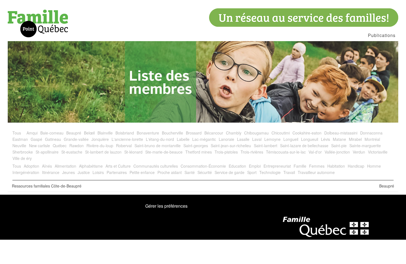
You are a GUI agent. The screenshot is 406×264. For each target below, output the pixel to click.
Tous (16, 133)
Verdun (359, 152)
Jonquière (100, 139)
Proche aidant (169, 172)
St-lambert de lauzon (103, 152)
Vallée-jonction (337, 152)
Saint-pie (339, 145)
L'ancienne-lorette (127, 139)
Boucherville (172, 133)
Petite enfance (142, 172)
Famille (300, 166)
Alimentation (65, 166)
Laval (257, 139)
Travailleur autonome (316, 172)
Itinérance (50, 172)
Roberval (124, 145)
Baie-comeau (52, 133)
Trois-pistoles (226, 152)
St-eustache (71, 152)
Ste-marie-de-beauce (164, 152)
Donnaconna (371, 133)
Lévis (325, 139)
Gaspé (36, 139)
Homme (374, 166)
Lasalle (243, 139)
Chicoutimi (280, 133)
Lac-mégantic (204, 139)
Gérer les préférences (166, 206)
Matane (339, 139)
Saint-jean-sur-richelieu (231, 145)
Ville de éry (22, 158)
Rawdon (76, 145)
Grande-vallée (76, 139)
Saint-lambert (265, 145)
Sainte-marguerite (365, 145)
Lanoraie (226, 139)
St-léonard (133, 152)
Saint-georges (195, 145)
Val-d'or (315, 152)
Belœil (89, 133)
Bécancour (213, 133)
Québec (60, 145)
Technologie (270, 172)
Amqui (32, 133)
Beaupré (73, 133)
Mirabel (355, 139)
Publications (382, 35)
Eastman (20, 139)
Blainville (105, 133)
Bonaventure (148, 133)
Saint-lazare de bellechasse (304, 145)
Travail (289, 172)
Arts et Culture (118, 166)
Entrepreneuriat (277, 166)
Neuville (19, 145)
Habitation (336, 166)
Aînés (47, 166)
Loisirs (98, 172)
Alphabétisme (91, 166)
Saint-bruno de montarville (158, 145)
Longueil (290, 139)
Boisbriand (124, 133)
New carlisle (39, 145)
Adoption (31, 166)
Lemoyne (272, 139)
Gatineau (53, 139)
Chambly (233, 133)
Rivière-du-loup (99, 145)
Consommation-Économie (203, 166)
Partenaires (117, 172)
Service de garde (229, 172)
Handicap (356, 166)
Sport (252, 172)
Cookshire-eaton (306, 133)
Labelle (183, 139)
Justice (84, 172)
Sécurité (204, 172)
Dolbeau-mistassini (340, 133)
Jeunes (68, 172)
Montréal (372, 139)
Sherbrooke (22, 152)
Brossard (194, 133)
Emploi (255, 166)
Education (237, 166)
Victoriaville (377, 152)
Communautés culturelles (155, 166)
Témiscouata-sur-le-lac (286, 152)
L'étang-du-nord (160, 139)
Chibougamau (256, 133)
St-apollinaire (47, 152)
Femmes (317, 166)
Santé (189, 172)
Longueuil (309, 139)
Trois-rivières (252, 152)
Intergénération (25, 172)
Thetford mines (198, 152)
